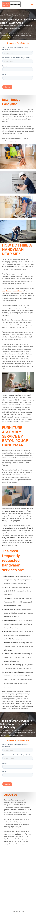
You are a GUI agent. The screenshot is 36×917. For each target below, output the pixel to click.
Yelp (3, 291)
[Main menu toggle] (32, 4)
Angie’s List (18, 291)
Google (8, 291)
